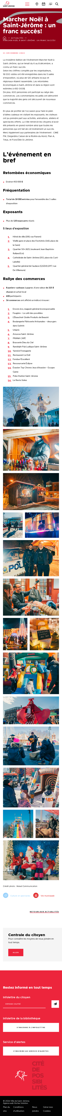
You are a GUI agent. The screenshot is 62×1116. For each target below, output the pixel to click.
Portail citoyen (50, 4)
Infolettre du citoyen (16, 997)
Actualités (17, 38)
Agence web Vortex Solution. (15, 1103)
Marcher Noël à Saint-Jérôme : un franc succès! (29, 40)
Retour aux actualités (44, 912)
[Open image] (31, 407)
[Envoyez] (55, 1004)
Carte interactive (36, 4)
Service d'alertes (14, 1042)
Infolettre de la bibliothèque (21, 1018)
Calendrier (43, 4)
